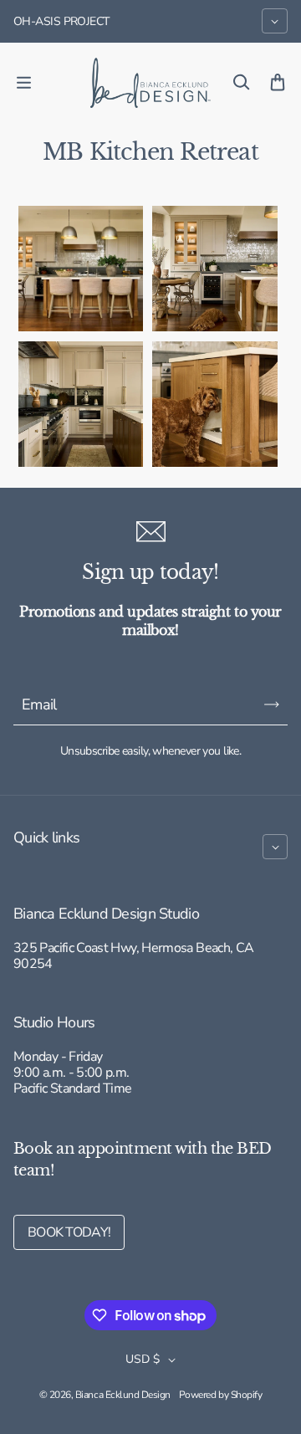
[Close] (270, 1009)
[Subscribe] (258, 1366)
